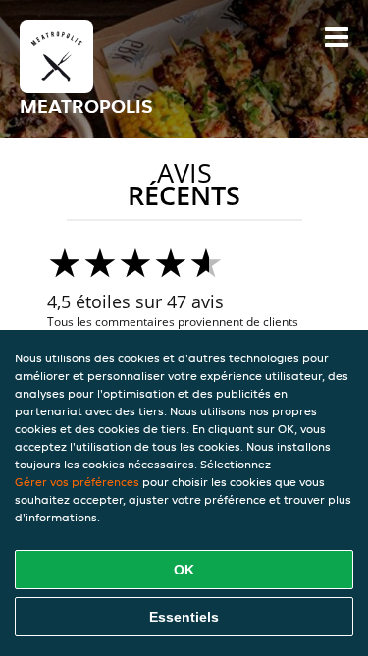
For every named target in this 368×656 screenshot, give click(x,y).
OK (184, 569)
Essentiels (184, 617)
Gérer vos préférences (77, 481)
